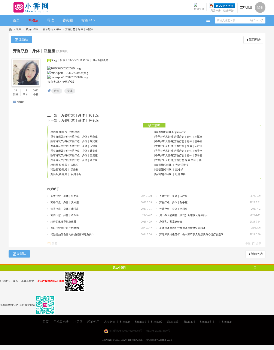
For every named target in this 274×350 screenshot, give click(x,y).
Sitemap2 (156, 321)
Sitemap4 (189, 321)
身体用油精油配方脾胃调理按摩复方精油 (182, 228)
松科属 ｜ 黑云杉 (68, 169)
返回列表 (255, 39)
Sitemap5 (205, 321)
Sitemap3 (173, 321)
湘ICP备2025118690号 (158, 330)
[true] (262, 20)
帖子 (252, 20)
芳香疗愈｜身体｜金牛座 (83, 160)
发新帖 (23, 39)
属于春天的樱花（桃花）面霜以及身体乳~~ (183, 215)
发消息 (20, 101)
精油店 (33, 20)
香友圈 (68, 20)
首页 (16, 20)
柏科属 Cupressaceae (175, 131)
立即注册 (246, 7)
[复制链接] (62, 51)
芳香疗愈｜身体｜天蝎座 (83, 146)
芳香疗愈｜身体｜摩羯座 (83, 141)
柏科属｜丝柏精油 (69, 131)
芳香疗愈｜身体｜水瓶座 (188, 136)
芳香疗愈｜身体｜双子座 (80, 115)
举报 (247, 243)
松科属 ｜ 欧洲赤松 (175, 174)
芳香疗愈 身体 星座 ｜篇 (188, 160)
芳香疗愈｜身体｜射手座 (188, 141)
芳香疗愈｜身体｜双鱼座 (83, 136)
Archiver (109, 321)
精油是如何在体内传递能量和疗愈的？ (72, 234)
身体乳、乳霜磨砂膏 (170, 221)
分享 (258, 243)
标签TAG (88, 20)
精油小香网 (32, 29)
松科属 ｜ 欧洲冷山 (70, 174)
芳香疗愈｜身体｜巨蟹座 (79, 29)
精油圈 (54, 131)
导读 (50, 20)
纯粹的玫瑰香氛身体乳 (63, 221)
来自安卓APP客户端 (60, 81)
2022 (35, 90)
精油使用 (93, 321)
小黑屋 (77, 321)
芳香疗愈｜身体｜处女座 (83, 150)
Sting (54, 60)
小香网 (10, 29)
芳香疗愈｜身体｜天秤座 (188, 146)
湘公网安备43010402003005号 (125, 330)
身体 (70, 90)
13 (25, 90)
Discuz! (162, 339)
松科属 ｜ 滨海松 (68, 164)
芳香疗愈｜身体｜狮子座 (80, 120)
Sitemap (125, 321)
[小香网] (29, 7)
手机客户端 (61, 321)
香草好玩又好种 (52, 29)
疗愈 (57, 90)
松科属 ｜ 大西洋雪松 (176, 164)
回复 (54, 243)
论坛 (18, 29)
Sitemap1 (140, 321)
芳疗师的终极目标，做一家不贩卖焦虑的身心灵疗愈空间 (191, 234)
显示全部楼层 (100, 60)
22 (15, 90)
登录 (260, 7)
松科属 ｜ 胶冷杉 (173, 169)
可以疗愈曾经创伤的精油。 (66, 228)
